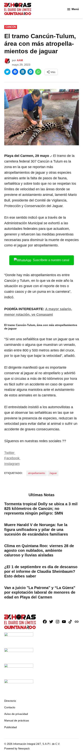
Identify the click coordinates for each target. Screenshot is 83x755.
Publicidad (10, 727)
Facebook (12, 458)
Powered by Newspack (17, 748)
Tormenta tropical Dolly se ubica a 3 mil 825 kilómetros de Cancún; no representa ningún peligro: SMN (41, 508)
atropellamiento (36, 473)
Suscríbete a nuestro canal (51, 260)
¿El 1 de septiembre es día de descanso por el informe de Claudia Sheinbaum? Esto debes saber (40, 571)
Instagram (12, 464)
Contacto (9, 707)
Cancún (10, 27)
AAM (20, 60)
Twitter (9, 453)
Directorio (10, 700)
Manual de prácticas (16, 720)
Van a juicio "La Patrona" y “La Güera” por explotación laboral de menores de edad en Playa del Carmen (39, 592)
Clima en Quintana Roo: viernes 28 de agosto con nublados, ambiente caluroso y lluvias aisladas (39, 550)
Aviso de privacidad (16, 713)
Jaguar (53, 473)
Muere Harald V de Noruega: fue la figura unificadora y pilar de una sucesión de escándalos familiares (36, 529)
